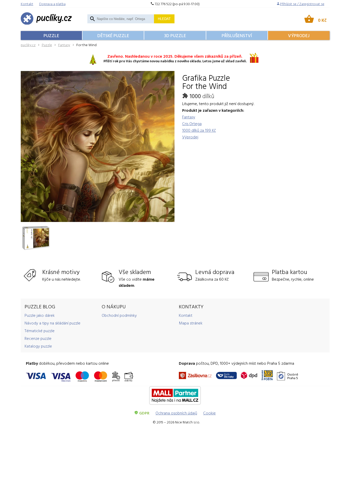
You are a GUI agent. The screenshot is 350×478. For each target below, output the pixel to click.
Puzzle (51, 35)
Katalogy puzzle (38, 346)
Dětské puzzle (113, 35)
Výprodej (299, 35)
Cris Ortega (192, 123)
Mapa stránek (190, 323)
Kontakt (185, 315)
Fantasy (64, 44)
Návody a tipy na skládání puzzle (52, 323)
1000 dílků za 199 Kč (199, 130)
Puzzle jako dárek (40, 315)
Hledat (164, 19)
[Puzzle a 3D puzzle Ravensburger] (46, 18)
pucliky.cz (28, 44)
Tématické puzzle (40, 331)
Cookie (209, 413)
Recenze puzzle (38, 338)
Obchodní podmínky (119, 315)
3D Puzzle (175, 35)
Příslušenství (237, 35)
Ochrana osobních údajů (176, 413)
